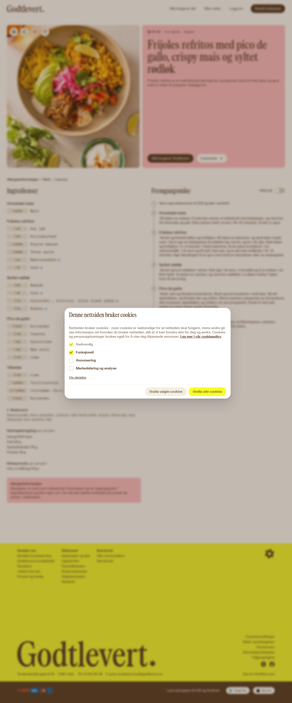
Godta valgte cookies (165, 391)
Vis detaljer (77, 377)
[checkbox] (71, 344)
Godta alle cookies (207, 391)
